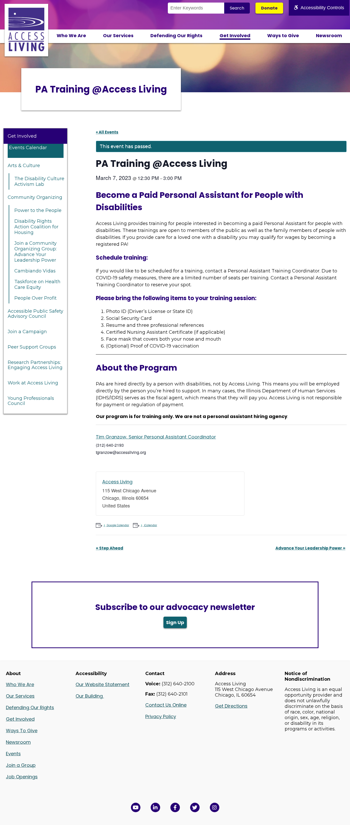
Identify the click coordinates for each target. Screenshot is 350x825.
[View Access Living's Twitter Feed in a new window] (195, 807)
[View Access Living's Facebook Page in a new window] (175, 807)
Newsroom (329, 35)
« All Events (107, 132)
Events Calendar (28, 147)
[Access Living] (26, 50)
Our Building (90, 696)
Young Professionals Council (31, 400)
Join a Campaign (27, 331)
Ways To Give (21, 730)
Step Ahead (109, 548)
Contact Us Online (166, 705)
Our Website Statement (102, 684)
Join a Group (21, 765)
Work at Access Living (33, 383)
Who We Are (71, 35)
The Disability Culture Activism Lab (39, 181)
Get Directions (231, 706)
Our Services (118, 35)
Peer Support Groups (32, 347)
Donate (269, 8)
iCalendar (150, 525)
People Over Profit (35, 298)
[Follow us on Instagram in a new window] (214, 807)
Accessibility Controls (322, 7)
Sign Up (175, 622)
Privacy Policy (160, 716)
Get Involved (235, 35)
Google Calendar (118, 525)
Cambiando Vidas (35, 271)
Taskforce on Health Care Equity (37, 284)
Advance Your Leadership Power (310, 548)
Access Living (117, 481)
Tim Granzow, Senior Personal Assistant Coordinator (156, 437)
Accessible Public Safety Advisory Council (35, 313)
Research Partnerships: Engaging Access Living (35, 365)
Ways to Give (283, 35)
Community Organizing (35, 197)
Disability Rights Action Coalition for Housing (36, 226)
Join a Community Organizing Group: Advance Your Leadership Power (35, 251)
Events (13, 753)
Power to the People (37, 210)
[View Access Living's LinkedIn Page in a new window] (155, 807)
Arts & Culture (24, 165)
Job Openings (22, 776)
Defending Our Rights (176, 35)
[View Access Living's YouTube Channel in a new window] (135, 807)
